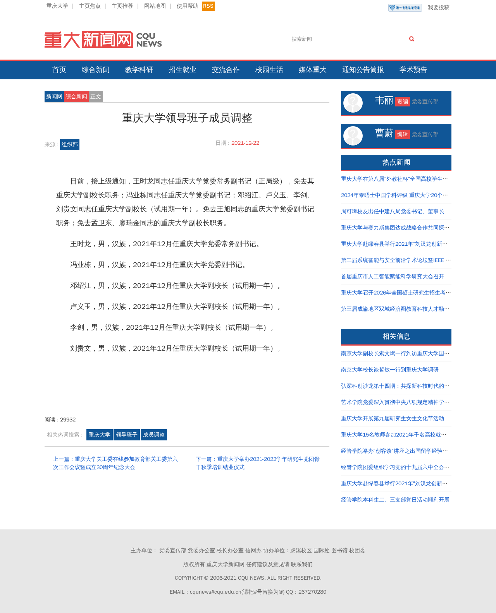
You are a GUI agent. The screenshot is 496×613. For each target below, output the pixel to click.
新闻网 (54, 96)
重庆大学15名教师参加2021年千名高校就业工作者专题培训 (412, 434)
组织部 (70, 144)
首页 (59, 69)
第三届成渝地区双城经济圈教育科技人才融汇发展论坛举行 (411, 309)
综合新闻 (96, 69)
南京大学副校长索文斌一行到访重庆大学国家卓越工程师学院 (414, 353)
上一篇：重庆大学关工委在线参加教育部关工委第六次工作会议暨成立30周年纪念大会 (115, 463)
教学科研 (139, 69)
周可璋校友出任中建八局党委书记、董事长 (392, 211)
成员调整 (154, 434)
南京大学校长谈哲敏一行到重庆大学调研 (390, 369)
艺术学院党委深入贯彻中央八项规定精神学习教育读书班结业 (414, 402)
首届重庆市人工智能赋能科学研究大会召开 (392, 276)
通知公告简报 (363, 69)
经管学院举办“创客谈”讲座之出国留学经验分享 (397, 451)
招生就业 (182, 69)
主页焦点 (90, 6)
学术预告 (413, 69)
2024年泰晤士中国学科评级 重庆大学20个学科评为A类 (407, 195)
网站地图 (155, 6)
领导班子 (127, 434)
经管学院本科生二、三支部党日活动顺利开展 (395, 500)
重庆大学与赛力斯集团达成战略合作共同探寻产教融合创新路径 (417, 227)
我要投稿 (439, 7)
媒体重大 (313, 69)
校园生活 (269, 69)
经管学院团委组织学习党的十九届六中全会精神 (398, 467)
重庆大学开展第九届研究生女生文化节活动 (392, 418)
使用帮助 (187, 6)
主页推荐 (122, 6)
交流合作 (226, 69)
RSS (208, 6)
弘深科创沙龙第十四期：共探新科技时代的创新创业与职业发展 (417, 386)
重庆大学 (57, 6)
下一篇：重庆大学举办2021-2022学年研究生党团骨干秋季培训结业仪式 (258, 463)
